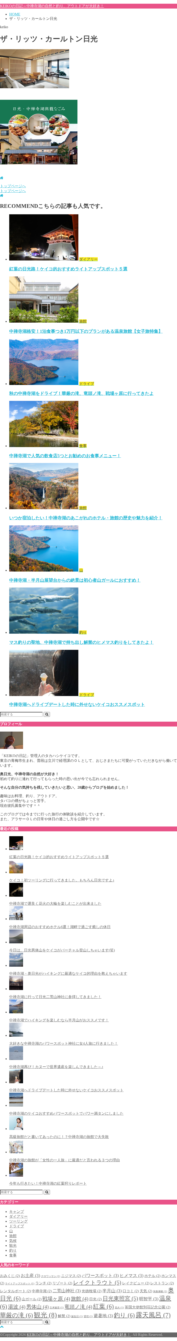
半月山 (112, 1290)
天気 (146, 1291)
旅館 (13, 1236)
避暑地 (103, 1315)
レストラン (162, 1283)
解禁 (64, 1316)
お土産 (30, 1275)
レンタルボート (15, 1291)
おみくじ (10, 1276)
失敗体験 (160, 1291)
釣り (13, 1250)
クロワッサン (50, 1276)
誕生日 (77, 1316)
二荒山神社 (67, 1290)
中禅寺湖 (42, 1291)
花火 (119, 1307)
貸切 (88, 1316)
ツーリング (18, 1221)
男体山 (37, 1307)
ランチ (43, 1283)
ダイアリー (18, 1216)
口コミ (131, 1291)
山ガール (31, 1299)
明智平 (148, 1298)
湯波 (16, 1307)
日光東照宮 (120, 1298)
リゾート (62, 1283)
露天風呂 (153, 1315)
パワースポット (100, 1275)
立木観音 (57, 1307)
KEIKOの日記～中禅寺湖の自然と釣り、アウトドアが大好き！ (52, 6)
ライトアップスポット (19, 1283)
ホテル (152, 1276)
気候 (13, 1241)
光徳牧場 (91, 1291)
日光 (95, 1299)
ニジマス (71, 1276)
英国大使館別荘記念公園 (147, 1307)
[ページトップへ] (2, 1327)
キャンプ (16, 1212)
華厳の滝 (16, 1315)
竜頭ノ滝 (78, 1307)
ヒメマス (131, 1275)
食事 (13, 1255)
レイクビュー (135, 1283)
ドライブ (16, 1226)
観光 (13, 1245)
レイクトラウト (97, 1282)
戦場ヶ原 (56, 1299)
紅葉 (103, 1306)
